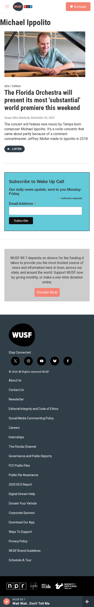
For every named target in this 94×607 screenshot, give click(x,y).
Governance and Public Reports (30, 456)
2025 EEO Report (20, 484)
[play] (6, 601)
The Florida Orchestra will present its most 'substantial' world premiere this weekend (42, 100)
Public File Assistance (23, 475)
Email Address (22, 203)
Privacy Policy (18, 541)
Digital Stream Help (22, 494)
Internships (16, 437)
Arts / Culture (12, 86)
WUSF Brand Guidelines (25, 550)
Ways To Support (20, 532)
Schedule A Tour (20, 560)
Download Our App (22, 522)
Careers (14, 427)
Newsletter (16, 399)
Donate (80, 7)
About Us (15, 380)
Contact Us (16, 390)
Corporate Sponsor (22, 513)
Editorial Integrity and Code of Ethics (33, 409)
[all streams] (88, 601)
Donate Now (47, 292)
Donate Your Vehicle (23, 503)
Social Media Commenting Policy (31, 418)
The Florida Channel (22, 446)
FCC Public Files (19, 465)
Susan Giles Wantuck (17, 117)
